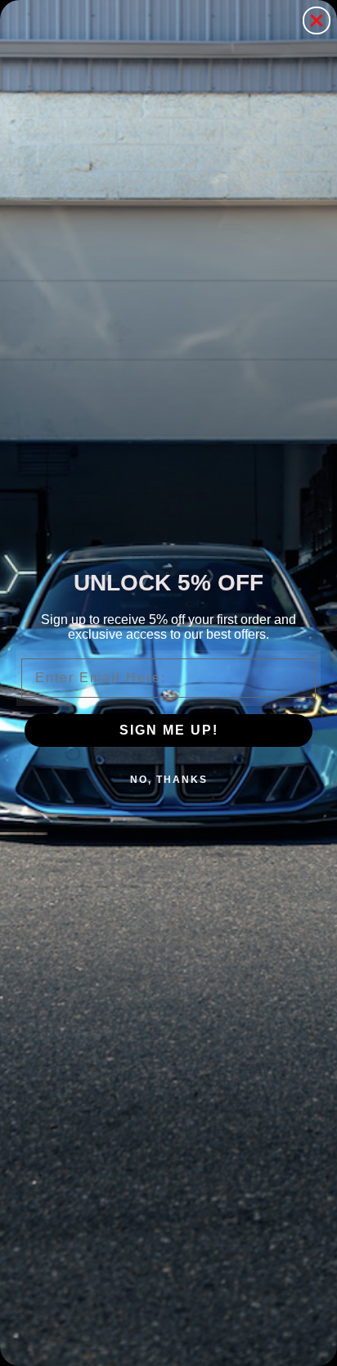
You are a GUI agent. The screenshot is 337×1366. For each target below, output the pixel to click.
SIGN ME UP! (168, 730)
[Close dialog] (316, 20)
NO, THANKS (169, 779)
